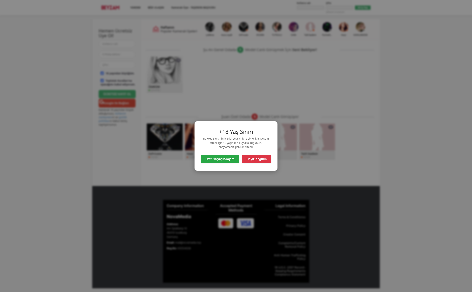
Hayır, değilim (257, 159)
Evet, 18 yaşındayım (220, 159)
